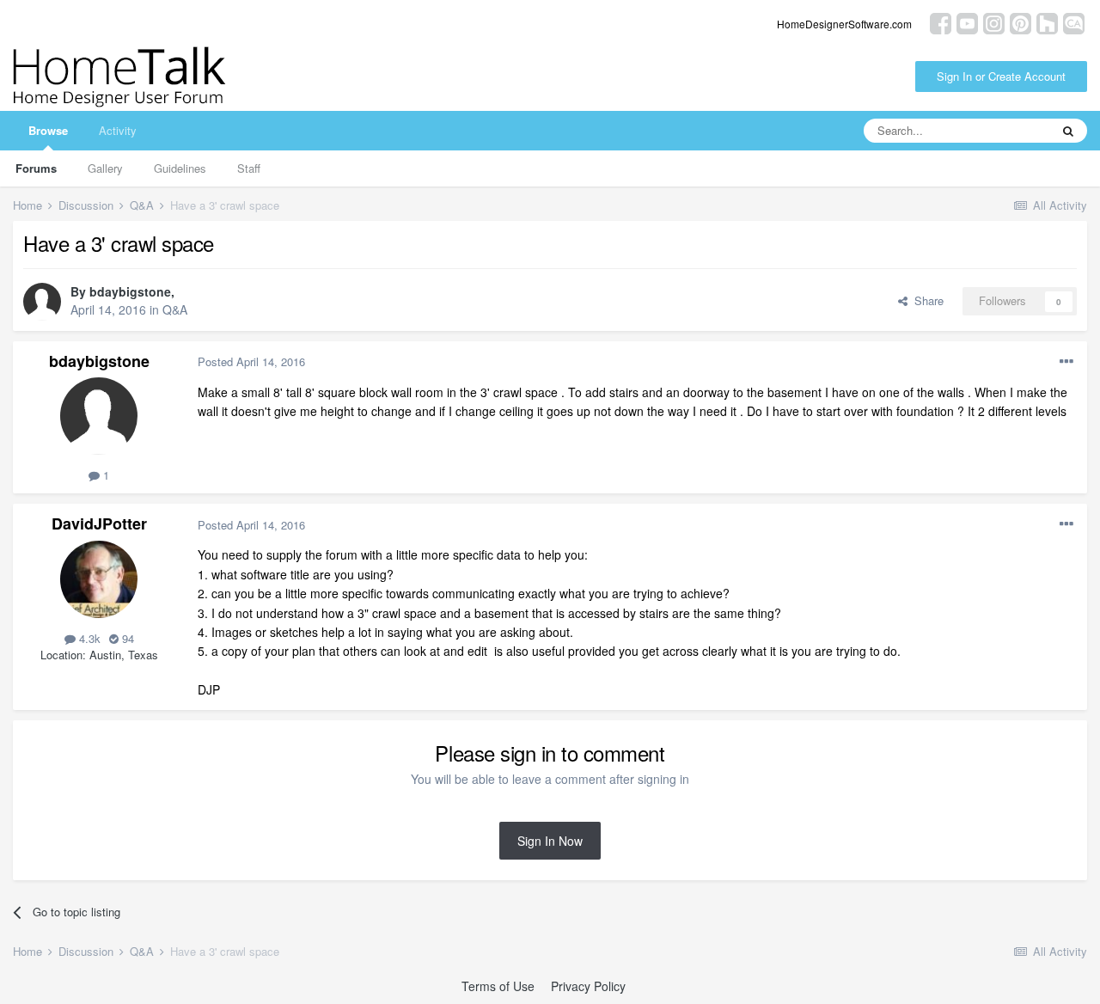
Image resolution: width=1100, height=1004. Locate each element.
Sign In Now (550, 840)
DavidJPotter (99, 523)
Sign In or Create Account (1001, 76)
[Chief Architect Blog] (1074, 22)
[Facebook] (940, 22)
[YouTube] (967, 22)
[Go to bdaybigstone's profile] (42, 302)
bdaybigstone (130, 291)
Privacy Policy (588, 986)
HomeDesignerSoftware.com (844, 23)
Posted (251, 361)
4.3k (88, 638)
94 (126, 638)
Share (926, 300)
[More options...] (1066, 362)
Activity (118, 130)
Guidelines (180, 168)
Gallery (105, 168)
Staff (248, 168)
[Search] (1068, 131)
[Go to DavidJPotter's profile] (99, 579)
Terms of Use (498, 986)
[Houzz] (1047, 22)
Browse (48, 130)
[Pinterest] (1020, 22)
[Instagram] (994, 22)
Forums (36, 168)
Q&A (174, 309)
